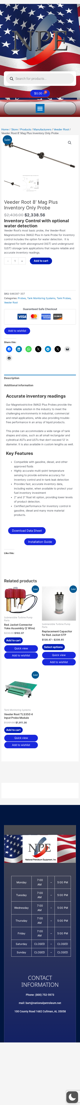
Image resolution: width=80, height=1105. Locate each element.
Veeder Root (11, 302)
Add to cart (41, 260)
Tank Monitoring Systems (41, 298)
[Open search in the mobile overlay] (40, 78)
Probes (22, 298)
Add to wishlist (17, 330)
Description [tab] (11, 378)
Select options (53, 647)
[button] (40, 108)
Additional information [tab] (18, 385)
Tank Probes (64, 298)
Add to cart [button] (13, 640)
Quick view (21, 648)
